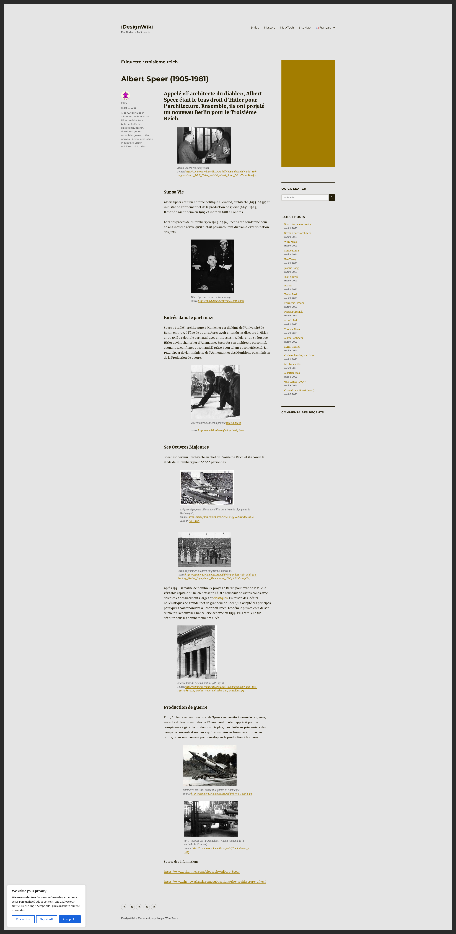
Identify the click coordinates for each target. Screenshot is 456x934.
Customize (23, 919)
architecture (136, 120)
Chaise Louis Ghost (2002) (299, 390)
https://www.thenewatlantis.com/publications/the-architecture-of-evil (215, 881)
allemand (127, 116)
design (139, 127)
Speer (138, 142)
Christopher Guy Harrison (299, 355)
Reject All (46, 919)
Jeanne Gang (291, 268)
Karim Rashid (292, 346)
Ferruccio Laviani (294, 303)
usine (143, 146)
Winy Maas (290, 241)
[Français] (154, 907)
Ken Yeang (290, 259)
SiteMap (305, 27)
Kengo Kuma (291, 250)
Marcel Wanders (293, 338)
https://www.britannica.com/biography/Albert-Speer (202, 871)
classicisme (127, 127)
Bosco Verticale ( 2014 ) (297, 224)
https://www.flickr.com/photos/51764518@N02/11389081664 (221, 517)
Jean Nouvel (291, 276)
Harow (288, 285)
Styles (254, 27)
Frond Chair (291, 320)
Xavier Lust (290, 294)
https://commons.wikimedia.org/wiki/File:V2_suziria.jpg (221, 793)
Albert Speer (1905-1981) (165, 78)
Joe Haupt (194, 520)
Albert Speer (136, 112)
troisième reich (130, 146)
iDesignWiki (137, 27)
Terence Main (292, 329)
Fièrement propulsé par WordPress (158, 918)
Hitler (145, 135)
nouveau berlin (130, 139)
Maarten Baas (292, 373)
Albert (124, 112)
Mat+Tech (287, 27)
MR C (124, 102)
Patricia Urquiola (293, 311)
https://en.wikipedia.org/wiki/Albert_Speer (221, 300)
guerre (137, 135)
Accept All (70, 919)
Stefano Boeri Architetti (297, 233)
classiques (220, 598)
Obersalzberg (233, 422)
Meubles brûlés (293, 364)
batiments (127, 124)
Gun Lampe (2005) (295, 381)
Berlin (137, 124)
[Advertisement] (308, 113)
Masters (269, 27)
